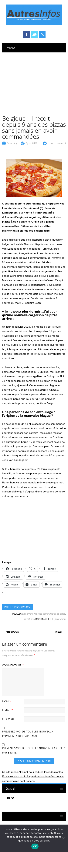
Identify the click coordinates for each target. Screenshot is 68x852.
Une (28, 607)
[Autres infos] (34, 24)
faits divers (27, 613)
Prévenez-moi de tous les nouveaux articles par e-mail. (34, 750)
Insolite (21, 607)
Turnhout (29, 619)
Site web (8, 718)
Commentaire (13, 665)
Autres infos (13, 143)
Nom (6, 701)
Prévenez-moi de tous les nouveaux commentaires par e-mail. (27, 734)
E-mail (7, 710)
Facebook (26, 34)
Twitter (34, 34)
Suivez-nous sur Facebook (26, 816)
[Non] (63, 838)
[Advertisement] (34, 80)
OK (35, 846)
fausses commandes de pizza (49, 613)
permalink (60, 619)
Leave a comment (57, 143)
